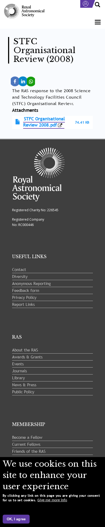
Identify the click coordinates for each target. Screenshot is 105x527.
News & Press (24, 384)
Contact (19, 269)
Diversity (19, 276)
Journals (19, 370)
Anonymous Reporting (31, 283)
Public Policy (23, 391)
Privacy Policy (24, 297)
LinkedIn (25, 79)
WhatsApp (33, 79)
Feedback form (25, 290)
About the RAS (25, 349)
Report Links (23, 304)
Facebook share (17, 81)
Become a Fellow (27, 437)
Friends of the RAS (29, 451)
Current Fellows (26, 444)
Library (18, 377)
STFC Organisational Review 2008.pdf (44, 122)
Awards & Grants (27, 356)
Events (18, 363)
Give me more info (52, 500)
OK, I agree (16, 519)
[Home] (24, 11)
